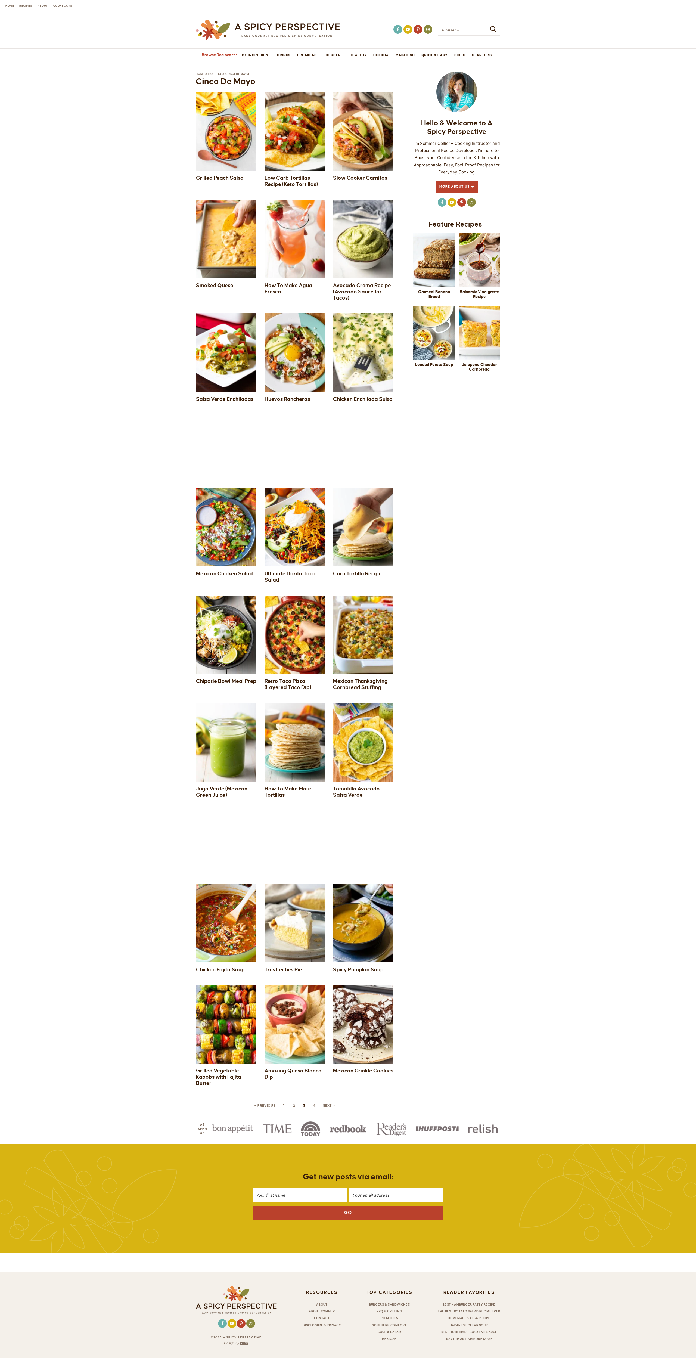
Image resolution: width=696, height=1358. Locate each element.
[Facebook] (397, 29)
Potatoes (389, 1318)
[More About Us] (456, 92)
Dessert (334, 55)
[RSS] (407, 29)
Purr (244, 1343)
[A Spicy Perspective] (268, 30)
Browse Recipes (216, 55)
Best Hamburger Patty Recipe (469, 1304)
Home (200, 73)
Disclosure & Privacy (322, 1325)
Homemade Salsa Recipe (469, 1318)
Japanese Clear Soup (469, 1325)
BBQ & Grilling (389, 1311)
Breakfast (308, 55)
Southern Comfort (389, 1325)
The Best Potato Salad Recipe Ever (469, 1311)
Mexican (389, 1338)
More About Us (455, 186)
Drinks (284, 55)
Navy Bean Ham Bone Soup (469, 1338)
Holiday (381, 55)
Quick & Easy (434, 55)
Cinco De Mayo (237, 73)
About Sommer (322, 1311)
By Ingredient (256, 55)
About (321, 1304)
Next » (329, 1106)
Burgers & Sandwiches (389, 1304)
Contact (322, 1318)
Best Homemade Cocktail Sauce (469, 1332)
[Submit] (493, 29)
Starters (482, 55)
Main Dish (405, 55)
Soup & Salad (389, 1332)
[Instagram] (428, 29)
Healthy (358, 55)
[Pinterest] (418, 29)
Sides (460, 55)
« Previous (265, 1106)
